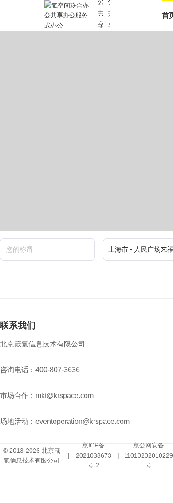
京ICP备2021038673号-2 (93, 455)
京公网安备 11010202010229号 (148, 455)
